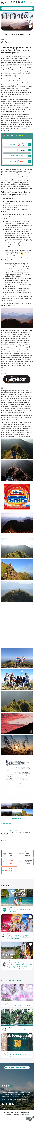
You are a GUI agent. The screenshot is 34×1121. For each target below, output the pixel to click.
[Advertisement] (17, 626)
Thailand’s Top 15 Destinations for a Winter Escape (18, 910)
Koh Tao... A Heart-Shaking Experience (19, 1030)
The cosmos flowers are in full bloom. (19, 1005)
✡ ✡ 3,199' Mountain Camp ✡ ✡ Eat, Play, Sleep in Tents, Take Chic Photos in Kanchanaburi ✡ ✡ (18, 937)
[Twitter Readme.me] (6, 1104)
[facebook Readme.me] (3, 1104)
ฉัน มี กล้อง (10, 1003)
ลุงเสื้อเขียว (10, 961)
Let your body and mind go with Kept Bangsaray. (19, 1055)
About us (4, 1108)
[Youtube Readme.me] (10, 1104)
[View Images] (6, 806)
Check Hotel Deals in (14, 136)
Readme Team (11, 908)
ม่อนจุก (9, 933)
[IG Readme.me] (13, 1104)
